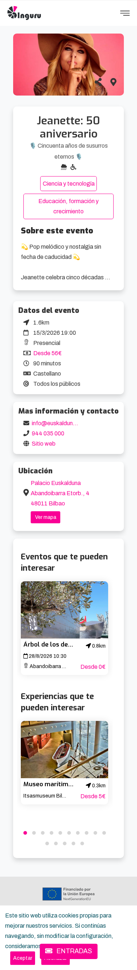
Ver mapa (45, 517)
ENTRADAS (73, 951)
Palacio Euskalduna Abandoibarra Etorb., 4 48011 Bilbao (60, 493)
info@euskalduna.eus (59, 423)
